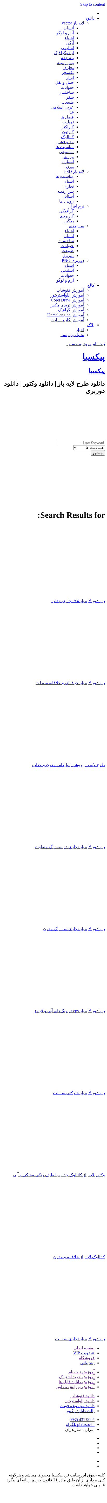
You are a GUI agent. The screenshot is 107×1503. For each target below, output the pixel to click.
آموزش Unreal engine (65, 315)
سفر (70, 97)
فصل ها (67, 117)
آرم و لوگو (65, 33)
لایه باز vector (73, 23)
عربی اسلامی (62, 107)
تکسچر (68, 72)
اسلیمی (67, 48)
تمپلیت (68, 122)
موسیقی (66, 151)
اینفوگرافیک (64, 53)
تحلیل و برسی (72, 334)
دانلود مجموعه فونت (77, 1406)
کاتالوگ (67, 137)
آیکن (70, 43)
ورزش (68, 156)
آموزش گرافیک (71, 310)
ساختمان (66, 92)
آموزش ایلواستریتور (67, 295)
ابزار (70, 77)
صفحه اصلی (84, 1348)
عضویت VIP (84, 1353)
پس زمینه (65, 62)
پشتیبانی (87, 1363)
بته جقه (67, 57)
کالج (91, 285)
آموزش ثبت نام (81, 1372)
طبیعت (68, 102)
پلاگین (69, 221)
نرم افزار (76, 206)
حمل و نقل (64, 82)
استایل (68, 196)
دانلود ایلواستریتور (79, 1401)
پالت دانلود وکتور (80, 1410)
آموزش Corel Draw (67, 300)
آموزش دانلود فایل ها (77, 1382)
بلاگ (91, 325)
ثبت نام (98, 344)
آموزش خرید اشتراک (77, 1377)
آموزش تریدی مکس (67, 305)
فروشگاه (87, 1358)
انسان (69, 28)
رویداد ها (66, 201)
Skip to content (92, 4)
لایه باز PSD (74, 171)
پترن (70, 166)
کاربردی (67, 216)
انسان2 (68, 161)
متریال (68, 255)
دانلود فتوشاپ (82, 1396)
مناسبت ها (65, 146)
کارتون (68, 132)
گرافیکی (66, 211)
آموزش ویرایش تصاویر (75, 1387)
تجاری (68, 67)
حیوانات (67, 87)
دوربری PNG (73, 260)
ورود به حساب (78, 344)
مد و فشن (65, 142)
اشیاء (69, 38)
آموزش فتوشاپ (70, 290)
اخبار (80, 330)
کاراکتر (68, 127)
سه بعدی (76, 226)
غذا (71, 112)
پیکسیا (94, 356)
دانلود (90, 18)
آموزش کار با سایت (67, 320)
